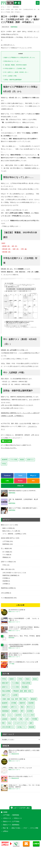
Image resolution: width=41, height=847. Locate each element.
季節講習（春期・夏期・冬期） (22, 691)
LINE (7, 480)
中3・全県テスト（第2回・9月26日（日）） (16, 72)
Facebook (7, 475)
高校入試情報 (6, 691)
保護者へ (12, 679)
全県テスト (14, 707)
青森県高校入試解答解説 (9, 575)
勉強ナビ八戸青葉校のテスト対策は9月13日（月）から (19, 57)
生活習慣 (29, 711)
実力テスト (30, 707)
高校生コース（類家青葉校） (11, 824)
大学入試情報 (5, 593)
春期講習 (14, 711)
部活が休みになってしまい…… (12, 61)
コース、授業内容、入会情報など (12, 533)
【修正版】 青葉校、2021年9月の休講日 (15, 65)
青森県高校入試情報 (7, 588)
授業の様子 (5, 683)
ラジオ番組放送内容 (7, 598)
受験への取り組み (6, 569)
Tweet (20, 475)
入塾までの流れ (15, 828)
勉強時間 (4, 459)
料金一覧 (5, 828)
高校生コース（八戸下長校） (11, 821)
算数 (21, 719)
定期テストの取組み (7, 561)
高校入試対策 (26, 683)
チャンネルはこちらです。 (9, 448)
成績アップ (5, 695)
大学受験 (5, 583)
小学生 (20, 679)
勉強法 (22, 459)
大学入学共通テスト (8, 727)
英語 (22, 707)
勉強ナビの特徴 (7, 528)
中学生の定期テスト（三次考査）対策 (14, 68)
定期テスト (30, 459)
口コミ (10, 715)
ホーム (2, 7)
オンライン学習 (29, 715)
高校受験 (5, 581)
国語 (3, 715)
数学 (22, 711)
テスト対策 (13, 459)
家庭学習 (22, 703)
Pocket (20, 480)
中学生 (4, 464)
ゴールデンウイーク (20, 723)
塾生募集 (25, 687)
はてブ (34, 475)
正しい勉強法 (5, 548)
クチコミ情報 (34, 828)
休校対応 (13, 719)
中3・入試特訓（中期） (10, 76)
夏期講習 (33, 699)
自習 (27, 719)
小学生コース (7, 818)
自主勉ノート (21, 727)
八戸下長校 (5, 541)
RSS (33, 480)
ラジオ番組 (15, 683)
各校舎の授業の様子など (8, 538)
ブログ (8, 7)
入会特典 (14, 695)
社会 (9, 723)
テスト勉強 (5, 554)
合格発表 (4, 719)
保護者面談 (5, 711)
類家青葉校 (16, 7)
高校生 (28, 679)
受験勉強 (5, 557)
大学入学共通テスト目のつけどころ (13, 572)
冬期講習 (4, 707)
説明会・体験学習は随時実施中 (12, 79)
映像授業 (31, 727)
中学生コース (18, 818)
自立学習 (18, 715)
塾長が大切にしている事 (9, 531)
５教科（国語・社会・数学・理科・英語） (14, 699)
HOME (5, 812)
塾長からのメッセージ (7, 525)
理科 (3, 723)
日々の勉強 (5, 552)
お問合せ (5, 831)
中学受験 (5, 578)
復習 (31, 723)
